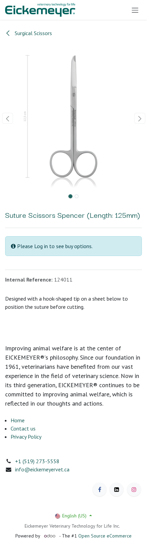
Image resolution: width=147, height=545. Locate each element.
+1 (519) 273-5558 (37, 461)
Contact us (23, 428)
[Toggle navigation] (135, 10)
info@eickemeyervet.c (41, 469)
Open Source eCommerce (105, 536)
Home (18, 420)
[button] (7, 118)
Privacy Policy (26, 436)
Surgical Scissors (32, 33)
